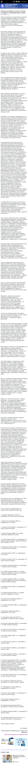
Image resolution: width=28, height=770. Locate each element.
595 (3, 14)
